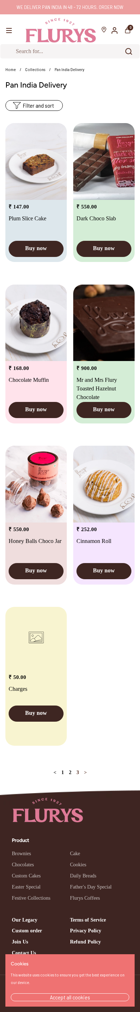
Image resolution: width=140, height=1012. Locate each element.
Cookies (78, 864)
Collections (35, 69)
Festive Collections (31, 898)
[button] (127, 30)
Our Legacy (24, 920)
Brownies (21, 853)
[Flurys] (61, 30)
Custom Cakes (26, 876)
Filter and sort (38, 105)
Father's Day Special (91, 887)
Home (10, 69)
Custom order (27, 930)
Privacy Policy (85, 930)
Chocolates (23, 864)
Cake (75, 853)
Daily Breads (83, 876)
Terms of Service (88, 920)
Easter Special (26, 887)
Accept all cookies (70, 997)
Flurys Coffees (85, 898)
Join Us (20, 942)
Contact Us (24, 953)
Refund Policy (85, 942)
